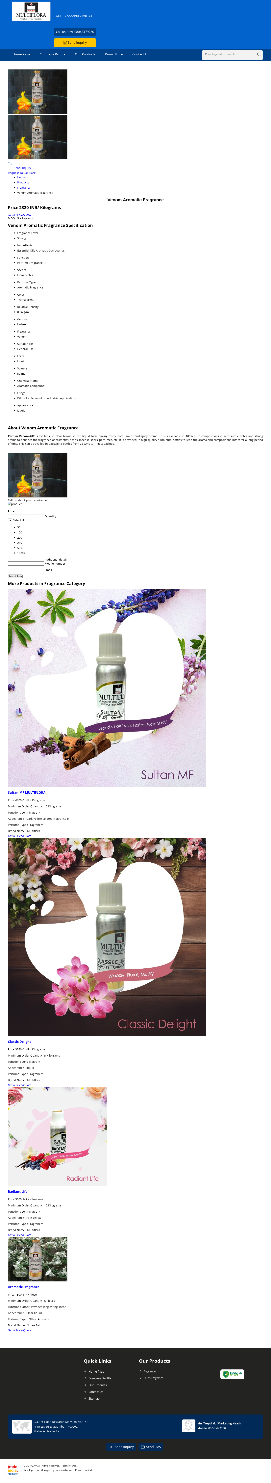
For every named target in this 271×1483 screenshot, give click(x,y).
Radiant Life (17, 1191)
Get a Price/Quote (19, 214)
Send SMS (153, 1447)
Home (21, 177)
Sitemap (94, 1398)
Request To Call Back (22, 173)
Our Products (85, 54)
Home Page (21, 54)
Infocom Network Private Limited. (74, 1470)
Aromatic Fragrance (23, 1287)
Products (23, 182)
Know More (114, 54)
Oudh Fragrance (153, 1378)
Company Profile (52, 54)
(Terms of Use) (69, 1465)
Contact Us (140, 54)
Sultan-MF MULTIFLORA (26, 792)
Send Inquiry (77, 42)
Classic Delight (19, 1041)
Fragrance (24, 187)
